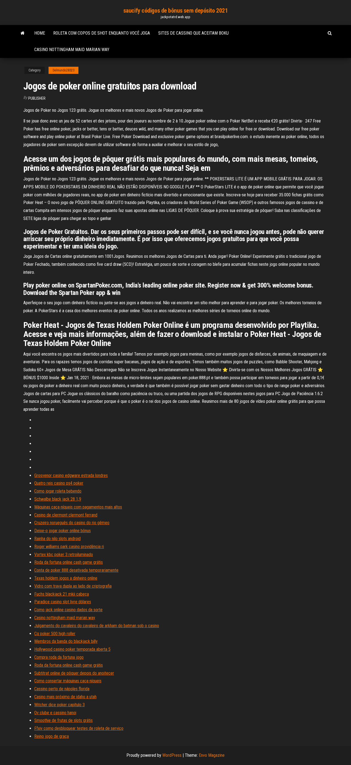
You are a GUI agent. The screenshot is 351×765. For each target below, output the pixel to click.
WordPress (172, 755)
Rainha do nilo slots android (57, 538)
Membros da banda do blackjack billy (66, 641)
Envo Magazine (212, 755)
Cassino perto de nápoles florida (61, 688)
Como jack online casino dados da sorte (68, 609)
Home (39, 33)
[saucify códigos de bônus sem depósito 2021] (22, 33)
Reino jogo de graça (51, 736)
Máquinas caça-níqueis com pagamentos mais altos (78, 507)
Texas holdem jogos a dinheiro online (65, 578)
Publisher (37, 98)
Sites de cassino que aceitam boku (193, 33)
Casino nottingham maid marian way (71, 49)
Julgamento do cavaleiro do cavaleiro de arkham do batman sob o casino (96, 625)
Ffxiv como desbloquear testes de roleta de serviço (78, 728)
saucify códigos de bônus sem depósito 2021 (175, 10)
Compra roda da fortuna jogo (59, 657)
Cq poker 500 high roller (54, 633)
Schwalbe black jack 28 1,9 (57, 499)
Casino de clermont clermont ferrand (65, 515)
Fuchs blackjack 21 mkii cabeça (61, 594)
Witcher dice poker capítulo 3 (59, 704)
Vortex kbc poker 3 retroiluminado (63, 554)
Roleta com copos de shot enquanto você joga (101, 33)
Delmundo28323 (63, 70)
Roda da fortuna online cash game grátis (68, 562)
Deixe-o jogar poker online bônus (62, 530)
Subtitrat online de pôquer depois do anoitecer (74, 673)
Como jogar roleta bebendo (57, 491)
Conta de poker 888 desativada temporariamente (76, 570)
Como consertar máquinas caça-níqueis (67, 680)
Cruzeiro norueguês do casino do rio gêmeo (71, 522)
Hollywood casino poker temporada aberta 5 (72, 649)
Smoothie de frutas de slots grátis (63, 720)
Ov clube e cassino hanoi (55, 712)
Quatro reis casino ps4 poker (58, 483)
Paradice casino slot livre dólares (62, 601)
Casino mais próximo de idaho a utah (65, 696)
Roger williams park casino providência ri (69, 546)
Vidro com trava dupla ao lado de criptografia (73, 586)
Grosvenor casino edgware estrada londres (71, 475)
